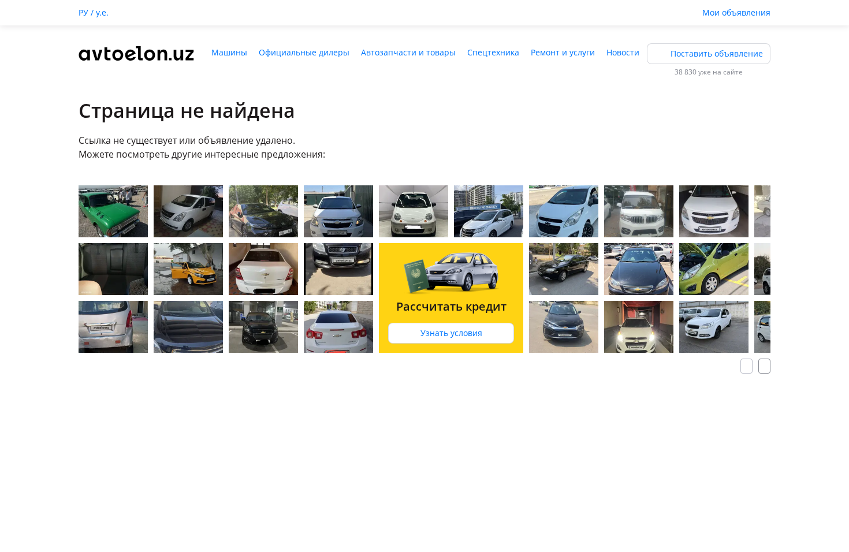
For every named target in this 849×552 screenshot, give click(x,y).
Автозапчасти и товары (408, 52)
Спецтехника (493, 52)
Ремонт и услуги (563, 52)
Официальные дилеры (304, 52)
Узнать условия (451, 332)
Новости (622, 52)
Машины (229, 52)
